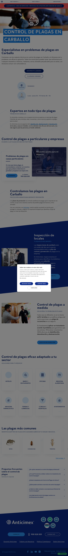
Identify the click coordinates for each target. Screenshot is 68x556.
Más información (23, 278)
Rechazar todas (26, 283)
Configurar (34, 287)
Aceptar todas (42, 283)
